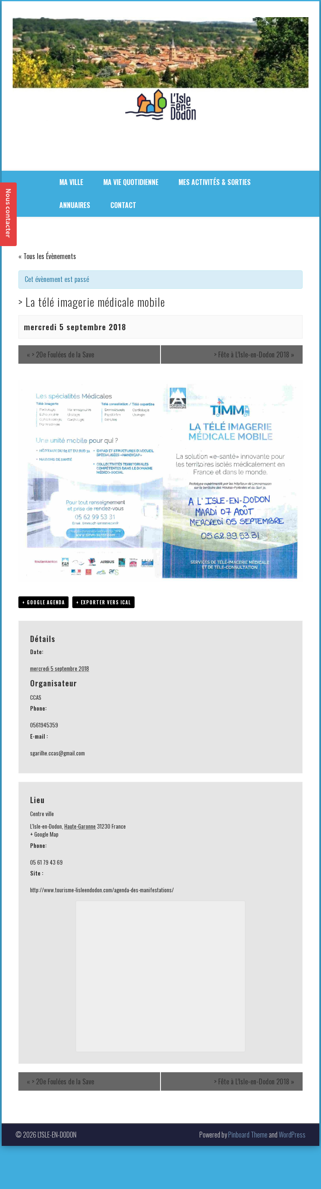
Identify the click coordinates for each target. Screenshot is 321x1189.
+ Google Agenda (43, 602)
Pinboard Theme (248, 1135)
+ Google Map (44, 834)
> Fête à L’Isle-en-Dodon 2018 (254, 354)
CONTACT (123, 205)
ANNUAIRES (74, 205)
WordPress (292, 1135)
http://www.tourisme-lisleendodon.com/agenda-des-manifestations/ (102, 890)
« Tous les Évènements (47, 256)
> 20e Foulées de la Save (60, 354)
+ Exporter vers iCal (103, 602)
